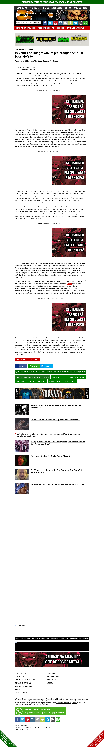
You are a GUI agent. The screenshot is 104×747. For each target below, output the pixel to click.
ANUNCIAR (34, 8)
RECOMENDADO (53, 676)
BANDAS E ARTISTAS (75, 28)
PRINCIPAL (51, 673)
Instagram (21, 381)
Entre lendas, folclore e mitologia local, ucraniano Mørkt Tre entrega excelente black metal (48, 435)
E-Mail (66, 381)
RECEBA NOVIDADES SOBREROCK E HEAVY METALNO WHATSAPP (7, 739)
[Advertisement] (32, 170)
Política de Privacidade (39, 704)
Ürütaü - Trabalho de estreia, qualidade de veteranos (55, 420)
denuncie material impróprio (66, 703)
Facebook (79, 377)
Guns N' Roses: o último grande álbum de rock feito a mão (58, 484)
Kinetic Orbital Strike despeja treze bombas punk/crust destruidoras (56, 406)
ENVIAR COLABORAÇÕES (51, 8)
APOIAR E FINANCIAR (23, 686)
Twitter (32, 381)
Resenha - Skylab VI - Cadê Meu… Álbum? (50, 456)
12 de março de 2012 (31, 69)
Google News (55, 381)
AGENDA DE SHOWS (46, 28)
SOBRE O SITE (21, 8)
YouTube (42, 381)
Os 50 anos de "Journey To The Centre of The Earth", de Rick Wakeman (57, 471)
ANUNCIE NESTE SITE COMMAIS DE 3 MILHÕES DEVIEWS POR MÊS (97, 739)
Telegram (68, 377)
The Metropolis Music (27, 67)
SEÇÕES (60, 28)
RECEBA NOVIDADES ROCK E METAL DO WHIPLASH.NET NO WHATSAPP (52, 2)
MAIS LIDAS (51, 680)
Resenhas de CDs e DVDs (24, 49)
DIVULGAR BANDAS (23, 683)
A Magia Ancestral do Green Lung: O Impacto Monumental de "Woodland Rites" (58, 443)
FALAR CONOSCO (81, 8)
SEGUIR (68, 8)
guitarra (69, 284)
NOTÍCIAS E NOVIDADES (25, 28)
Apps (74, 381)
